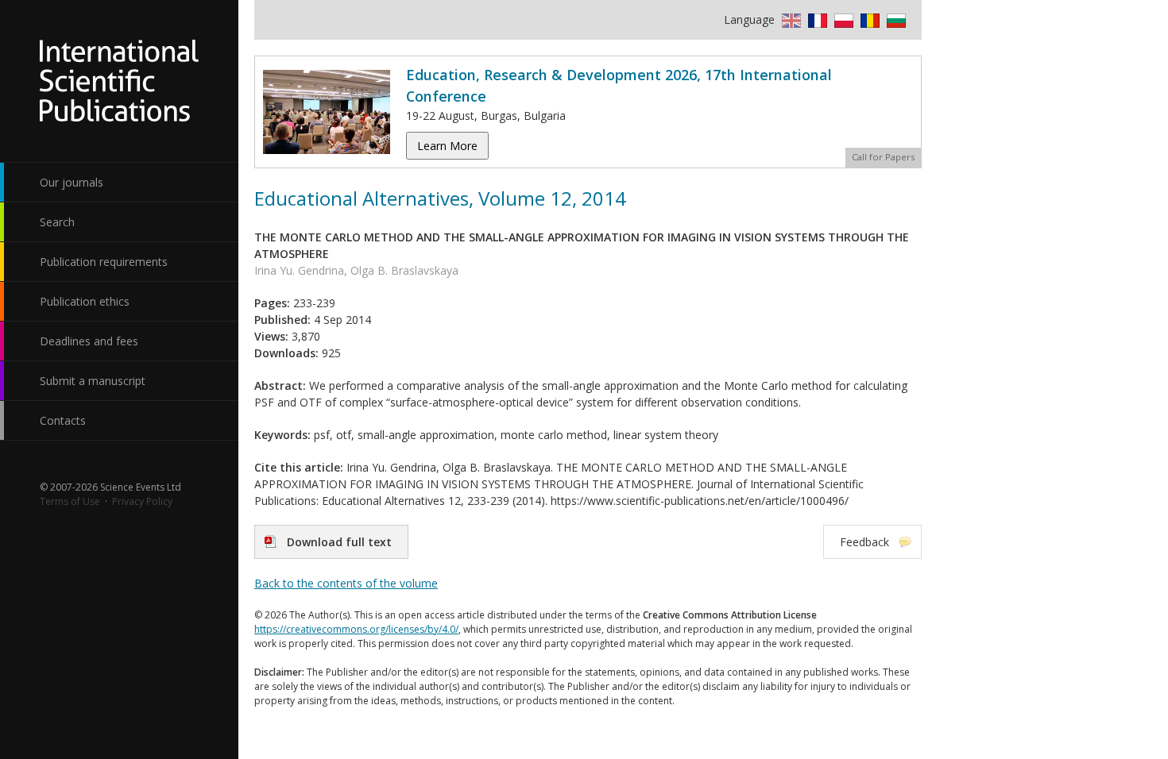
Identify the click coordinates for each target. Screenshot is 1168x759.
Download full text (339, 541)
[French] (815, 19)
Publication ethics (85, 301)
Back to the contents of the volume (346, 583)
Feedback (864, 541)
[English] (789, 19)
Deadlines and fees (89, 341)
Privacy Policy (142, 501)
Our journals (71, 182)
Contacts (63, 420)
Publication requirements (104, 261)
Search (57, 221)
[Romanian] (868, 19)
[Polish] (841, 19)
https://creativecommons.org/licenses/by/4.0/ (356, 629)
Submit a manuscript (92, 380)
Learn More (447, 145)
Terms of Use (70, 501)
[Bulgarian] (894, 19)
